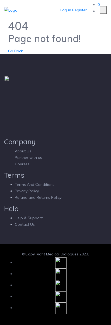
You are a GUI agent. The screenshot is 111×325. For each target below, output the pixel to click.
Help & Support (29, 217)
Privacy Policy (27, 191)
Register (79, 10)
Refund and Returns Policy (38, 197)
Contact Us (25, 224)
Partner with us (28, 157)
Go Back (15, 51)
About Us (23, 151)
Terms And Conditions (34, 184)
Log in (65, 10)
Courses (22, 164)
